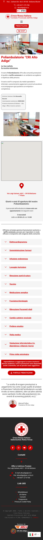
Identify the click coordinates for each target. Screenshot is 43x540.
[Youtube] (24, 447)
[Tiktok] (30, 447)
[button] (21, 242)
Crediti (35, 517)
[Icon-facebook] (12, 447)
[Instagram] (18, 447)
